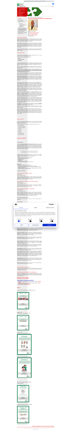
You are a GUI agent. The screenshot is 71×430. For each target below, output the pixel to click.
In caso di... (20, 14)
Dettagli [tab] (35, 207)
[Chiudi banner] (55, 204)
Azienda (31, 17)
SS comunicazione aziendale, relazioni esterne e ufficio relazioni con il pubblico (22, 30)
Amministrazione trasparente (22, 32)
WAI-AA (37, 429)
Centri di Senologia (21, 31)
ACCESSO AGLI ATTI (20, 33)
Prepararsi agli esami (22, 12)
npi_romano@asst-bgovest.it (33, 33)
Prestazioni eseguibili (22, 8)
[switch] (30, 221)
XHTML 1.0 (34, 429)
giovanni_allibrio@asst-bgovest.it (34, 32)
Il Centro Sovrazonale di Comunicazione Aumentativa (23, 26)
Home (29, 17)
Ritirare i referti (21, 13)
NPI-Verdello (21, 23)
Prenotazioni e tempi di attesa (22, 10)
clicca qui (29, 284)
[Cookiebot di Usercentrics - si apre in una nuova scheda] (49, 204)
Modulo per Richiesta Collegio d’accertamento (29, 283)
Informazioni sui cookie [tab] (50, 207)
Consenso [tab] (21, 207)
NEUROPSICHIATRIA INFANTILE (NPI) (22, 22)
